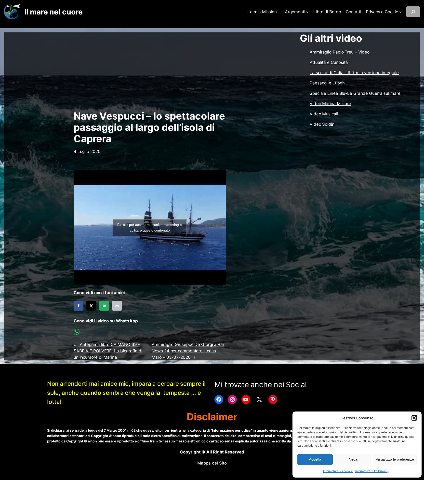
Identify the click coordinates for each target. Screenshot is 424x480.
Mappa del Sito (212, 463)
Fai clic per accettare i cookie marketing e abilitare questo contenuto (149, 227)
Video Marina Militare (330, 103)
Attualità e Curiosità (329, 62)
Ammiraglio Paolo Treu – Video (340, 52)
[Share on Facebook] (78, 306)
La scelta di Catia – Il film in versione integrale (354, 72)
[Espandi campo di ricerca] (413, 11)
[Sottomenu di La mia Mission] (279, 12)
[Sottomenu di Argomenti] (307, 12)
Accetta (315, 459)
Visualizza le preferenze (395, 459)
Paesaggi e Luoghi (327, 83)
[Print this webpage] (117, 306)
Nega (353, 459)
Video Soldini (322, 124)
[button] (414, 417)
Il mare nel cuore (53, 11)
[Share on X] (91, 306)
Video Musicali (324, 113)
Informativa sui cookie (338, 471)
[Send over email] (104, 306)
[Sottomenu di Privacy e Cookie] (400, 12)
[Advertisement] (150, 71)
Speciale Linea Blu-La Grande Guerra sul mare (355, 93)
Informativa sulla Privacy (372, 471)
